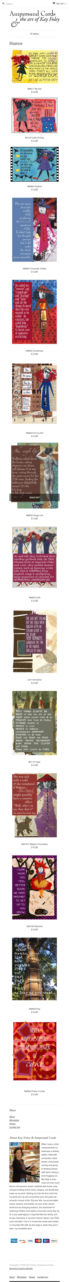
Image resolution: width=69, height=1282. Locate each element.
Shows (12, 1123)
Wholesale (14, 1120)
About (12, 1116)
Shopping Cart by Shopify (20, 1268)
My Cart (61, 3)
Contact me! (14, 1127)
